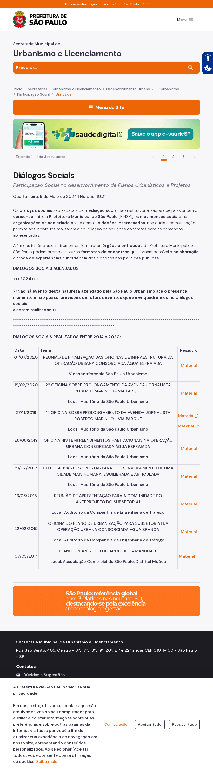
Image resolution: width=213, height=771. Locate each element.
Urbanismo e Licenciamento (77, 88)
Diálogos (63, 94)
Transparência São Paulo (120, 4)
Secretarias (37, 88)
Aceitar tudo (150, 724)
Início (18, 88)
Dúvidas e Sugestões (44, 675)
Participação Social (33, 94)
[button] (194, 156)
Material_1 (188, 415)
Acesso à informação (80, 4)
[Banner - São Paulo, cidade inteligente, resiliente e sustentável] (106, 600)
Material (189, 365)
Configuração (116, 724)
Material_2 (188, 426)
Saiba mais (46, 761)
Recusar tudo (184, 724)
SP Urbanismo (167, 88)
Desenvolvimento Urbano (128, 88)
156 (146, 4)
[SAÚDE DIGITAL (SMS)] (106, 133)
